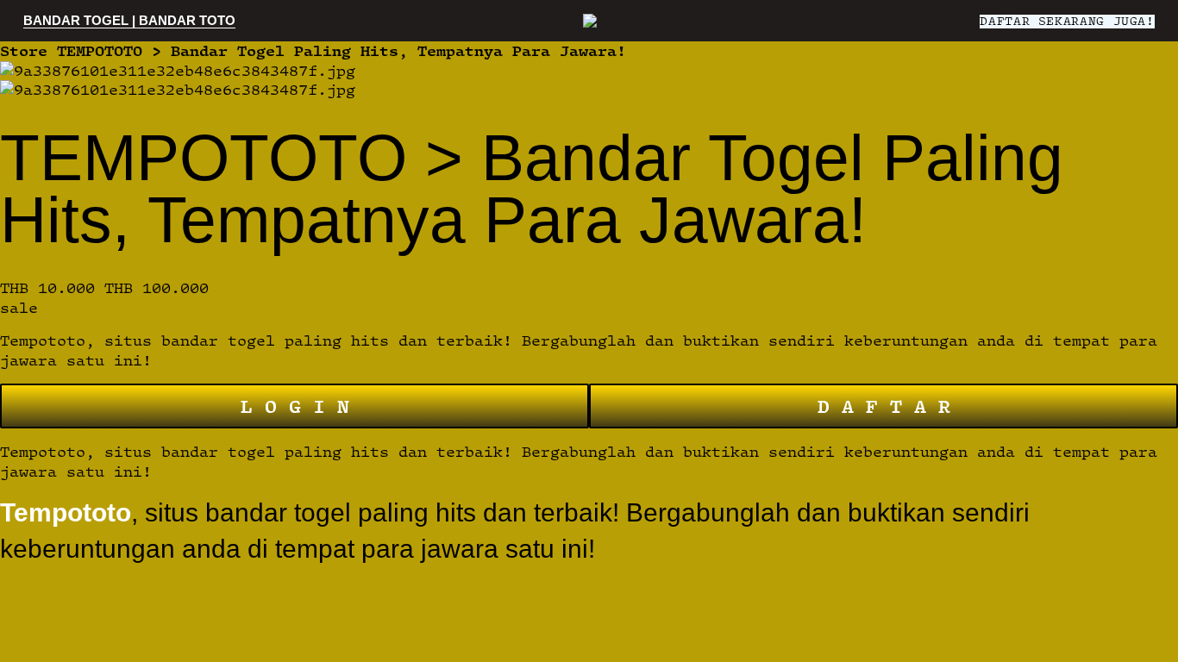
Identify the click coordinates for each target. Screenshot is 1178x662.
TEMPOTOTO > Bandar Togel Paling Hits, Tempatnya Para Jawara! (341, 50)
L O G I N (295, 406)
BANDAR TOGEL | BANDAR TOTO (129, 20)
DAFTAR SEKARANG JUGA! (1067, 21)
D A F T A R (884, 406)
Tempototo (65, 512)
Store (23, 50)
